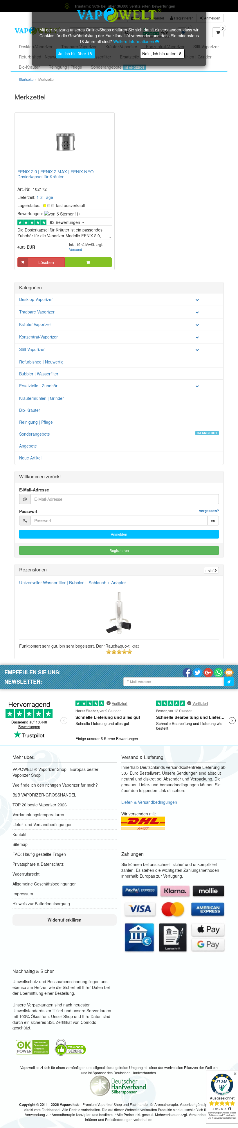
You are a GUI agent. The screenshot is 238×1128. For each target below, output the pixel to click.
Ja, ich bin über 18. (75, 53)
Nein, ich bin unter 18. (162, 53)
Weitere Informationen (134, 41)
